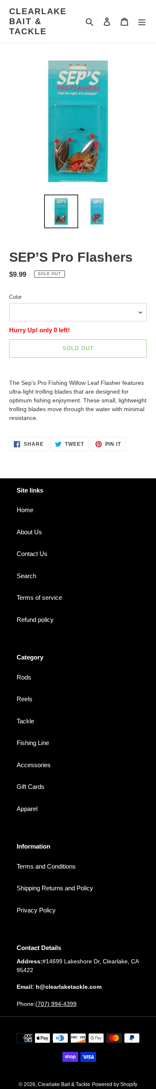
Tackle (25, 721)
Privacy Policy (36, 910)
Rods (24, 677)
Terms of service (39, 597)
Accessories (34, 764)
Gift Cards (31, 786)
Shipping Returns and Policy (55, 888)
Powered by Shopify (114, 1084)
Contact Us (32, 553)
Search (26, 575)
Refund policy (35, 619)
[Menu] (142, 21)
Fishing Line (33, 742)
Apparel (27, 808)
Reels (24, 698)
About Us (29, 532)
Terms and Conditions (46, 866)
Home (25, 509)
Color (15, 297)
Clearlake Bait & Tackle (38, 21)
